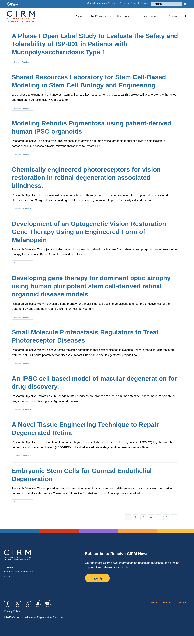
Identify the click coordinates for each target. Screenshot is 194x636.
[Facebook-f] (7, 603)
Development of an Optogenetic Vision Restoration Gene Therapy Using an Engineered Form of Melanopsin (89, 232)
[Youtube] (47, 603)
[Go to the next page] (174, 517)
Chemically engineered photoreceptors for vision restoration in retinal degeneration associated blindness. (86, 177)
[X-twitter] (17, 603)
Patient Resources (150, 16)
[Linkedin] (37, 603)
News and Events (178, 16)
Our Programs (124, 16)
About (79, 16)
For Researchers (99, 16)
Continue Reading (23, 61)
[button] (185, 4)
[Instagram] (27, 603)
